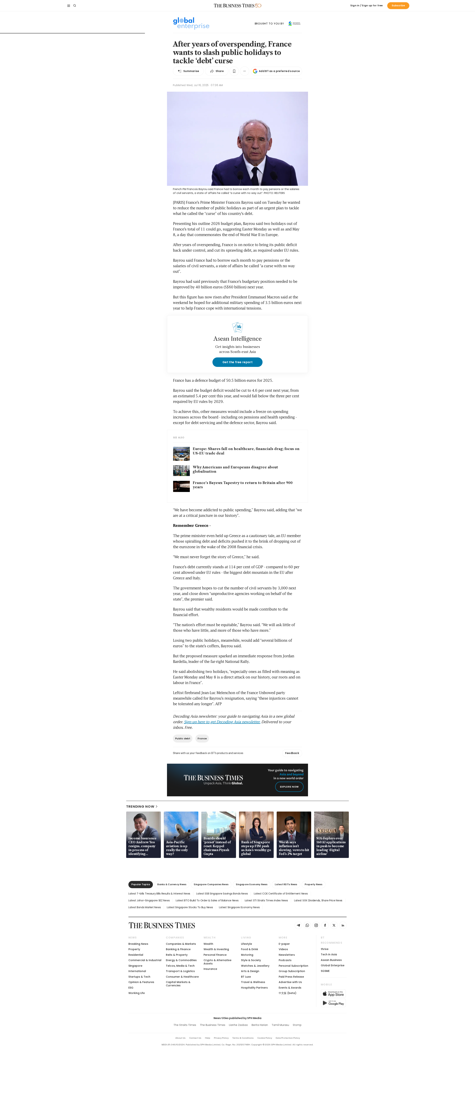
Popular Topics (140, 884)
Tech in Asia (329, 954)
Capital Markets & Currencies (178, 983)
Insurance (210, 969)
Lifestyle (246, 944)
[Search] (75, 6)
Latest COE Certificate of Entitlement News (281, 893)
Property (134, 949)
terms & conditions (243, 1038)
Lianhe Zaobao (238, 1025)
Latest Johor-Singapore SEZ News (149, 900)
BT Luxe (246, 977)
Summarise (191, 71)
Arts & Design (250, 971)
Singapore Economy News (251, 884)
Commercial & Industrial (144, 960)
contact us (195, 1038)
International (137, 971)
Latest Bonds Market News (144, 907)
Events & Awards (290, 988)
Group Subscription (292, 971)
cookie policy (264, 1038)
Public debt (182, 738)
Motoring (247, 955)
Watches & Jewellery (255, 966)
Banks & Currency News (171, 884)
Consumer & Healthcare (182, 977)
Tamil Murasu (280, 1025)
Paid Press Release (291, 977)
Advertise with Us (290, 982)
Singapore (135, 966)
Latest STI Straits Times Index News (266, 900)
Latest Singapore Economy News (239, 907)
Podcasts (285, 960)
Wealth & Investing (216, 949)
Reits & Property (177, 955)
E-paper (284, 944)
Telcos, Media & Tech (180, 966)
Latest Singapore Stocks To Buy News (190, 907)
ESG (130, 988)
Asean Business (331, 960)
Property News (313, 884)
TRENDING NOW (140, 806)
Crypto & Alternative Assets (217, 961)
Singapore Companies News (211, 884)
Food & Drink (249, 949)
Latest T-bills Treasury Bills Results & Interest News (159, 893)
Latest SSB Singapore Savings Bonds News (222, 893)
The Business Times (212, 1025)
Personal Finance (215, 955)
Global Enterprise (332, 965)
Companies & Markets (181, 944)
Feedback (292, 753)
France (202, 738)
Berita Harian (260, 1025)
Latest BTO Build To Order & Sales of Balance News (207, 900)
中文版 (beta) (287, 993)
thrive (324, 949)
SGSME (325, 971)
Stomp (297, 1025)
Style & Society (251, 960)
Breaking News (138, 944)
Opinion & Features (141, 982)
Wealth (208, 944)
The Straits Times (184, 1025)
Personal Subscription (293, 966)
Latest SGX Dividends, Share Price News (318, 900)
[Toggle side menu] (69, 6)
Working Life (136, 993)
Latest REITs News (286, 884)
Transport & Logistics (180, 971)
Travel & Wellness (253, 982)
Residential (135, 955)
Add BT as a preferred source (279, 71)
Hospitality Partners (254, 988)
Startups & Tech (139, 977)
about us (180, 1038)
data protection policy (288, 1038)
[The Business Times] (234, 6)
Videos (283, 949)
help (207, 1038)
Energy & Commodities (181, 960)
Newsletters (287, 955)
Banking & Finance (178, 949)
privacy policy (221, 1038)
